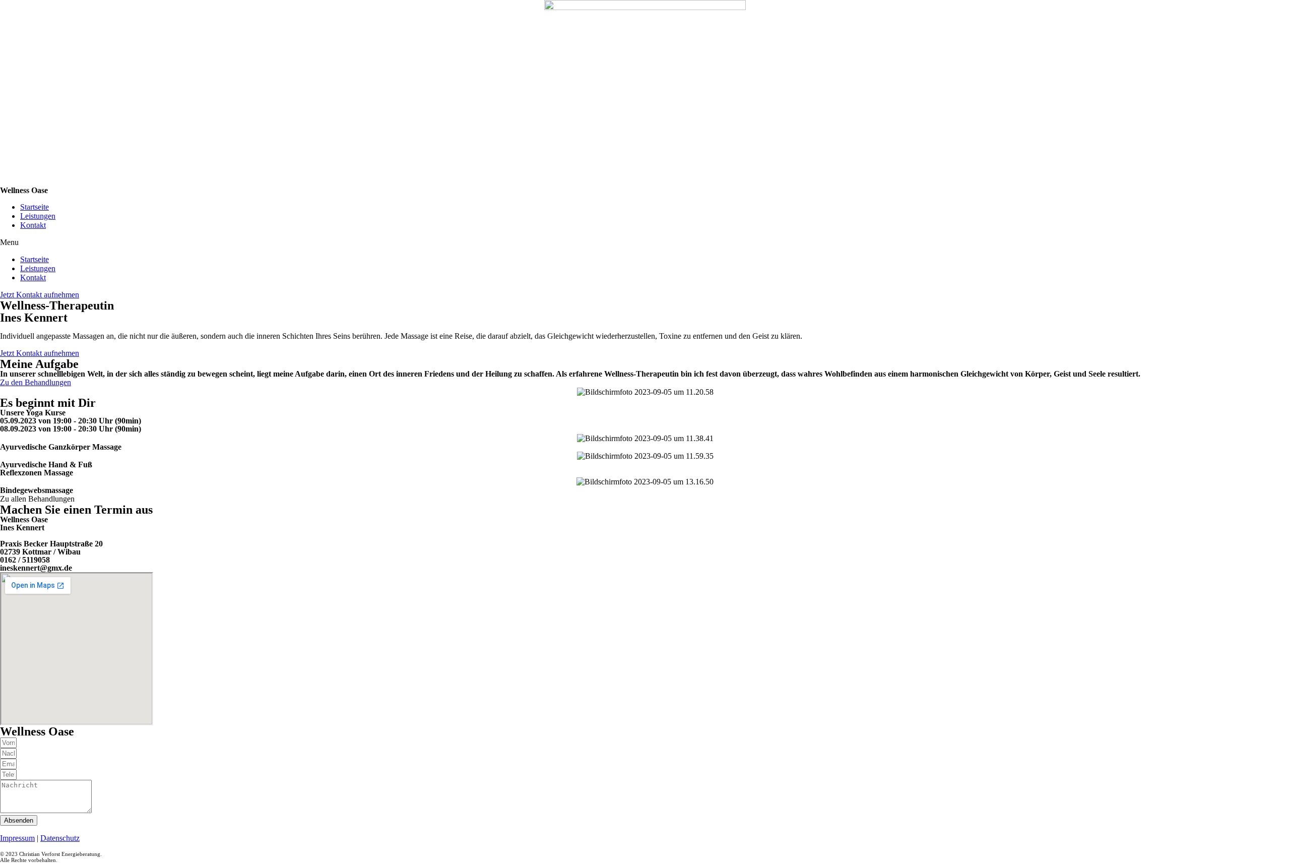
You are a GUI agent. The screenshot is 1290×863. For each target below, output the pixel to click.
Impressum (17, 838)
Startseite (34, 207)
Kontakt (33, 225)
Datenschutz (60, 838)
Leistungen (37, 216)
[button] (645, 242)
